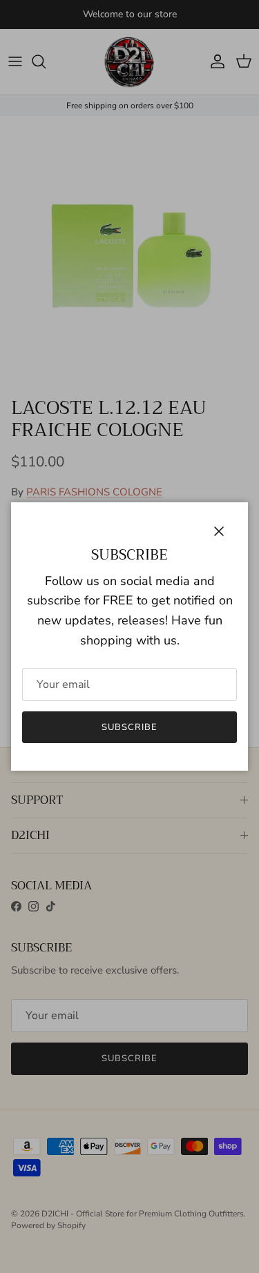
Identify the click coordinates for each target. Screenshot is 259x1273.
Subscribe (129, 727)
